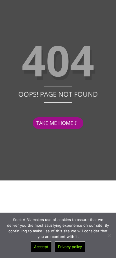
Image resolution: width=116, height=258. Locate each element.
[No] (109, 235)
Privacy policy (70, 246)
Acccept (41, 246)
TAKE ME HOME (54, 123)
